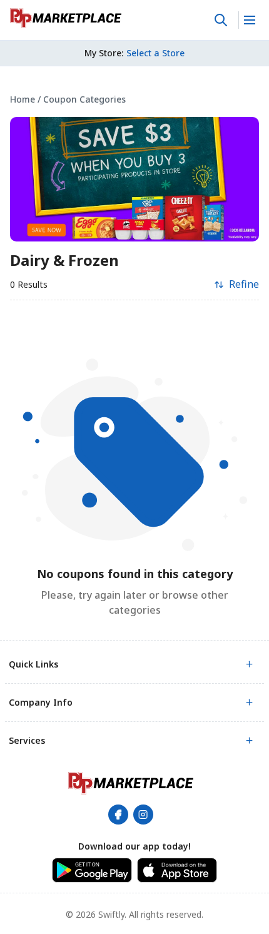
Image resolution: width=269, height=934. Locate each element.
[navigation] (134, 99)
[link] (65, 18)
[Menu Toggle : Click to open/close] (248, 20)
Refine (244, 284)
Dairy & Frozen (64, 260)
